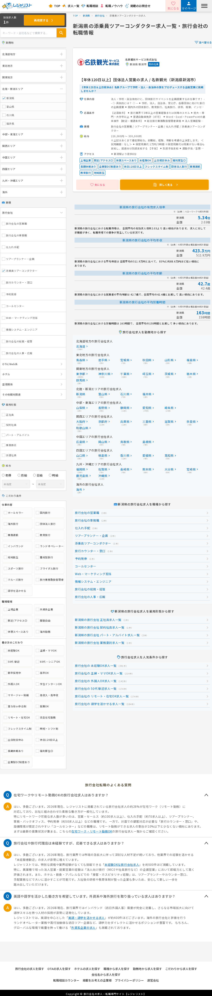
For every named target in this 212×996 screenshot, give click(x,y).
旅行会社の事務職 (16, 235)
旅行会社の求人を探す (29, 969)
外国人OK (13, 684)
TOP (57, 6)
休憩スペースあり (18, 631)
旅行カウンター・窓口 (19, 282)
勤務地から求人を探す (147, 969)
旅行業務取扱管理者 (51, 579)
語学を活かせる (17, 590)
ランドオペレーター (51, 546)
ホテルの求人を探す (87, 969)
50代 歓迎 (14, 661)
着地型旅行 (46, 557)
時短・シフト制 (49, 728)
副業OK (44, 706)
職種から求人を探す (117, 969)
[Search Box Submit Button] (61, 33)
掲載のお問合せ (140, 6)
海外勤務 (45, 631)
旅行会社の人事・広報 (19, 353)
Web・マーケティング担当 (22, 317)
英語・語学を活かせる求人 (86, 918)
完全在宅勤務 (48, 717)
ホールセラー (16, 512)
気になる (173, 8)
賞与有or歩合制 (17, 706)
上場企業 (13, 609)
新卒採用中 (14, 672)
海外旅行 (13, 523)
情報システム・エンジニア (21, 329)
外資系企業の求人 (83, 928)
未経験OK (13, 650)
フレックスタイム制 (19, 728)
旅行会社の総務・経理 (19, 341)
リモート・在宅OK (19, 717)
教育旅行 (45, 535)
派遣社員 (11, 455)
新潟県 (86, 15)
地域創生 (13, 557)
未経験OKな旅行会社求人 (122, 865)
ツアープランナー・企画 (20, 259)
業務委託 (11, 445)
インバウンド (16, 546)
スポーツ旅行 (16, 568)
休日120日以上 (49, 739)
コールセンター (15, 306)
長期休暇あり (16, 751)
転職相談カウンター (66, 980)
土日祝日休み (16, 739)
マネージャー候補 (18, 695)
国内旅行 (45, 512)
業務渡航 (13, 535)
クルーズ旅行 (15, 579)
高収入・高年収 (49, 695)
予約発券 (11, 294)
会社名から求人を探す (106, 974)
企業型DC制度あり (19, 762)
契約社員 (11, 425)
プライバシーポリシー (129, 980)
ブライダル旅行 (49, 568)
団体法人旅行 (48, 523)
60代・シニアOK (50, 661)
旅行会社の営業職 (16, 223)
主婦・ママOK (48, 650)
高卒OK (44, 672)
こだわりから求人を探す (181, 969)
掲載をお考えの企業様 (97, 980)
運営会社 (153, 980)
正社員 (10, 414)
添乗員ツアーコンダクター (21, 270)
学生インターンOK (51, 684)
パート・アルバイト (18, 435)
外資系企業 (46, 609)
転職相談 (92, 6)
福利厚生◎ (46, 751)
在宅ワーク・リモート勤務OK (91, 831)
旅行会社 (100, 15)
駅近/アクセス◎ (17, 620)
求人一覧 (73, 6)
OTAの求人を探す (59, 969)
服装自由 (45, 620)
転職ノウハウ (114, 6)
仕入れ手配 (12, 247)
